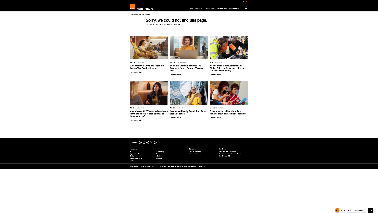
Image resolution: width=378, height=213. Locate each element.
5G (131, 151)
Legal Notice (171, 166)
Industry (158, 156)
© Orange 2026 (200, 166)
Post (212, 62)
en (246, 1)
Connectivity (160, 151)
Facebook (145, 141)
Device (158, 154)
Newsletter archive (225, 156)
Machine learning (136, 158)
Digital (132, 156)
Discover (140, 62)
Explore (180, 108)
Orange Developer (195, 151)
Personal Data (182, 166)
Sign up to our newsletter (227, 151)
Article (132, 62)
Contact (142, 166)
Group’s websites (195, 154)
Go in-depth (181, 62)
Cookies (191, 166)
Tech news (210, 8)
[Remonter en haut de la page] (370, 210)
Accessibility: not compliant (156, 166)
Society (132, 160)
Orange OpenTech (197, 8)
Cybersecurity (135, 154)
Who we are (134, 166)
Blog (212, 108)
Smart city (159, 158)
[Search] (246, 8)
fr (243, 1)
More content (234, 8)
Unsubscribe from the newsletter (230, 154)
